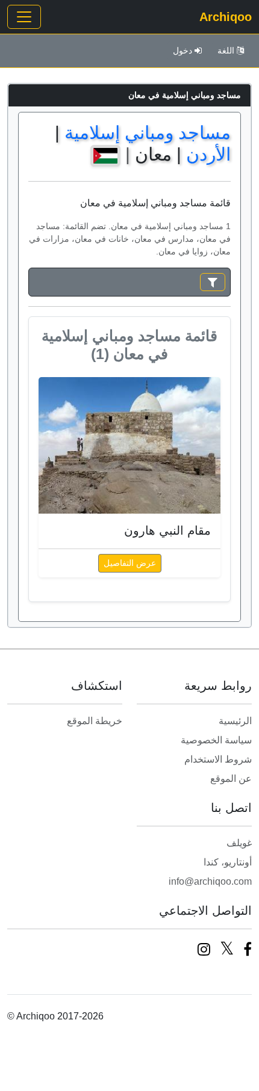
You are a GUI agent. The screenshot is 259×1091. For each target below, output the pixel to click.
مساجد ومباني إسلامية (147, 133)
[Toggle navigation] (24, 17)
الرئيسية (235, 721)
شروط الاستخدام (218, 759)
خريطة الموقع (94, 721)
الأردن (208, 154)
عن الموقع (231, 778)
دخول (182, 50)
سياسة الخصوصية (216, 740)
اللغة (225, 50)
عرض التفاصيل (130, 563)
